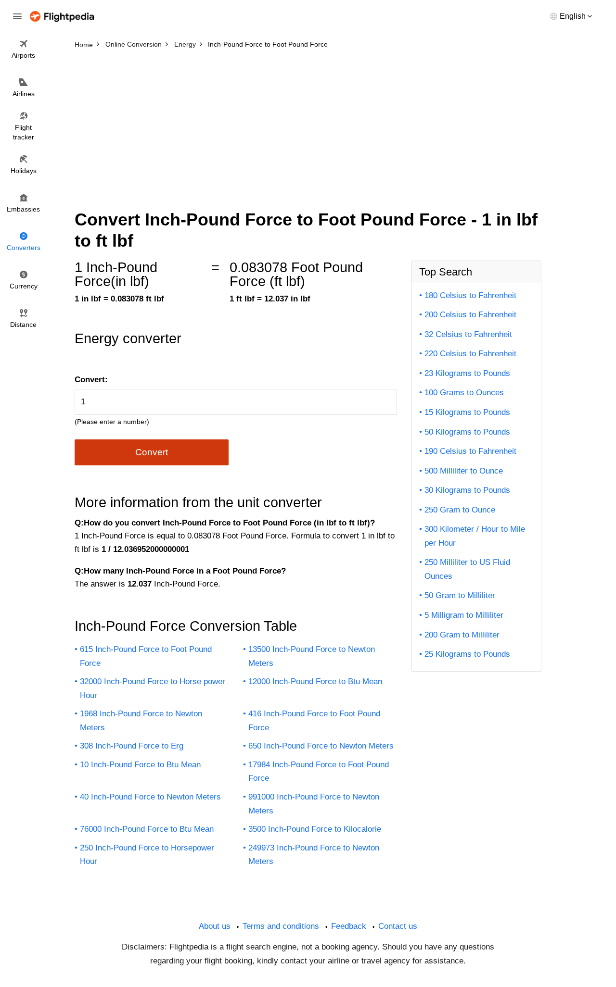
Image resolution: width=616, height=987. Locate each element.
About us (215, 926)
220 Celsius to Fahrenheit (470, 353)
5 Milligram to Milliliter (463, 615)
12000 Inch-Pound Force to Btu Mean (315, 681)
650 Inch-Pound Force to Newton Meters (321, 745)
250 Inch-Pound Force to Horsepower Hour (147, 854)
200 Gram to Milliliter (462, 634)
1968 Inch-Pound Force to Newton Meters (141, 720)
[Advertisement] (308, 125)
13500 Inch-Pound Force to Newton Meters (311, 656)
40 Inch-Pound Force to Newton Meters (150, 796)
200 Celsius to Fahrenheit (470, 314)
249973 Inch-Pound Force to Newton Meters (313, 854)
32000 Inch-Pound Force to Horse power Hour (152, 688)
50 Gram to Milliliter (459, 595)
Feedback (348, 926)
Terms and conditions (281, 926)
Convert (151, 452)
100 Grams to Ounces (464, 392)
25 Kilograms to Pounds (467, 654)
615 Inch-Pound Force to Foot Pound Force (146, 656)
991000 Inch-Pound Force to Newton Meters (313, 803)
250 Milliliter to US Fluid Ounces (467, 569)
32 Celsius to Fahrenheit (468, 334)
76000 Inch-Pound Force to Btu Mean (147, 829)
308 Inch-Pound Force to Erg (131, 745)
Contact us (397, 926)
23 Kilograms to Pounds (467, 373)
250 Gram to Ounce (459, 509)
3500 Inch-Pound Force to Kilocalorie (314, 829)
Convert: (91, 379)
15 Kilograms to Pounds (467, 412)
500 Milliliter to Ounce (463, 470)
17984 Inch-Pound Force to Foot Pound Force (318, 771)
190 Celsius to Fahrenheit (470, 451)
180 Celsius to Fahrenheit (470, 295)
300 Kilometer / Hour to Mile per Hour (474, 536)
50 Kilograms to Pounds (467, 432)
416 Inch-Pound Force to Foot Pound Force (314, 720)
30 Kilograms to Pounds (467, 490)
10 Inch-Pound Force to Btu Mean (140, 764)
